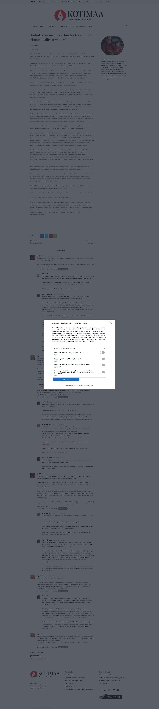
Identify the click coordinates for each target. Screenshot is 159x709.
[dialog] (79, 354)
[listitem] (79, 348)
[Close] (111, 323)
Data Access (79, 385)
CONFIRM (66, 379)
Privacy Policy (90, 385)
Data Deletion (69, 385)
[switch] (102, 352)
